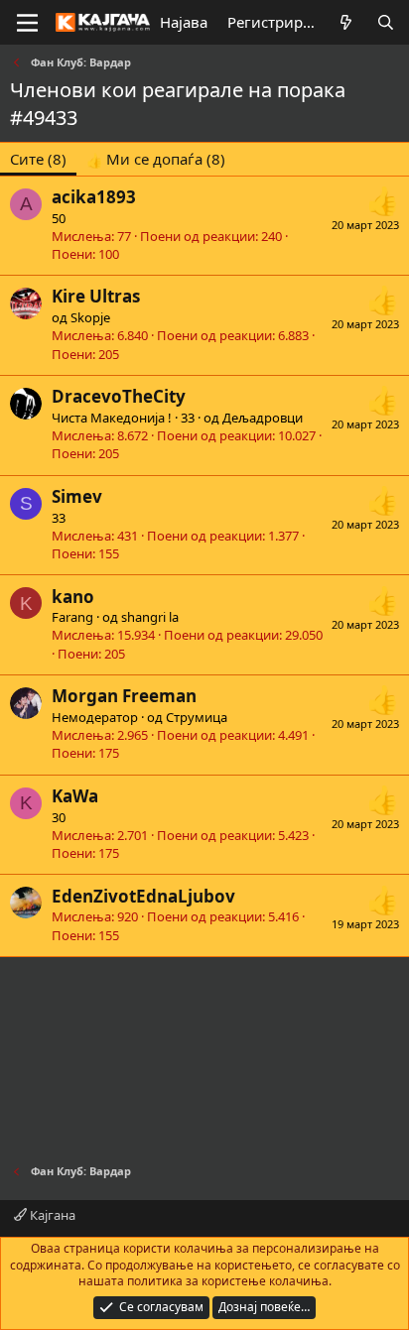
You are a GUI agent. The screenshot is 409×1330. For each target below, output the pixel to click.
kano (73, 596)
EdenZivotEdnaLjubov (143, 896)
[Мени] (27, 23)
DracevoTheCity (119, 396)
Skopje (90, 317)
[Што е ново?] (346, 22)
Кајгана (51, 1215)
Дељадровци (262, 417)
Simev (77, 496)
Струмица (196, 717)
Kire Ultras (96, 296)
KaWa (75, 796)
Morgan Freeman (124, 695)
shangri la (150, 617)
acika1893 (94, 196)
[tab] (155, 159)
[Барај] (385, 22)
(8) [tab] (38, 159)
